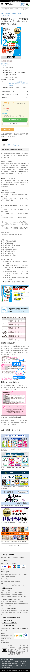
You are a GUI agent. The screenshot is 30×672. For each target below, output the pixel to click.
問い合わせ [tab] (16, 145)
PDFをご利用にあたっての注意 (10, 94)
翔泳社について (4, 640)
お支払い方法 (6, 560)
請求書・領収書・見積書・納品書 (11, 617)
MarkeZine (22, 661)
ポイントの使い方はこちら (8, 110)
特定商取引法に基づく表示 (6, 635)
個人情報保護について (5, 636)
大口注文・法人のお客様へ (9, 623)
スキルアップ (21, 83)
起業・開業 (15, 83)
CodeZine (15, 661)
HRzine (10, 665)
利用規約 (3, 633)
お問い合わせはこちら (8, 625)
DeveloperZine (5, 667)
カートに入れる (15, 119)
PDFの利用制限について (8, 91)
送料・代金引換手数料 (8, 554)
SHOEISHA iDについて (6, 642)
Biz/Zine (22, 663)
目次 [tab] (9, 145)
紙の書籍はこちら (15, 124)
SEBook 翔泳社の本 (6, 661)
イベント (12, 667)
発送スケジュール (7, 588)
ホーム (2, 13)
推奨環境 (4, 97)
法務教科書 (19, 82)
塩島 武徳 (3, 65)
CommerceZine (14, 663)
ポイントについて (7, 620)
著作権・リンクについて (6, 638)
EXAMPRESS (12, 82)
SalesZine (4, 665)
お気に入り (8, 129)
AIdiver (22, 665)
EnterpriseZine (5, 663)
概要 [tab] (4, 145)
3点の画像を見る (5, 63)
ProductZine (16, 665)
